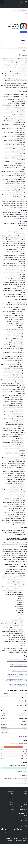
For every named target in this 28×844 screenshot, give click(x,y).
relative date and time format (11, 401)
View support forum (22, 771)
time (3, 732)
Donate (10, 806)
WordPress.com (22, 813)
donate (25, 80)
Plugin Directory (23, 5)
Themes (11, 793)
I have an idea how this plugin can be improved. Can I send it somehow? (18, 685)
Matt (25, 815)
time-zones (22, 450)
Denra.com (16, 28)
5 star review (13, 80)
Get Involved (10, 802)
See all (2, 758)
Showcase (10, 791)
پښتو (22, 826)
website (18, 571)
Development (22, 47)
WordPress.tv (23, 809)
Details (23, 37)
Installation (22, 43)
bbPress (24, 818)
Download (23, 32)
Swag (11, 809)
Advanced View (23, 736)
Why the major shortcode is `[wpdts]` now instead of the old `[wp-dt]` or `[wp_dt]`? (16, 680)
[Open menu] (2, 2)
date (8, 730)
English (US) (4, 727)
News (25, 793)
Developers (24, 806)
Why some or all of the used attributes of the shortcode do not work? (17, 670)
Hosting (25, 795)
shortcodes (7, 732)
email (16, 569)
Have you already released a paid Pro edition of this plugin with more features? (17, 660)
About (25, 791)
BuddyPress (23, 820)
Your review (24, 758)
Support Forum (23, 87)
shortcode (4, 730)
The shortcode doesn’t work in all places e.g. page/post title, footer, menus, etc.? (17, 675)
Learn (25, 802)
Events (11, 804)
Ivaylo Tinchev (20, 705)
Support (23, 50)
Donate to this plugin (22, 783)
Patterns (11, 798)
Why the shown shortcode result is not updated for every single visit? (18, 665)
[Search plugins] (13, 10)
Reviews (23, 40)
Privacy (25, 798)
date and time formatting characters (16, 118)
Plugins (11, 795)
